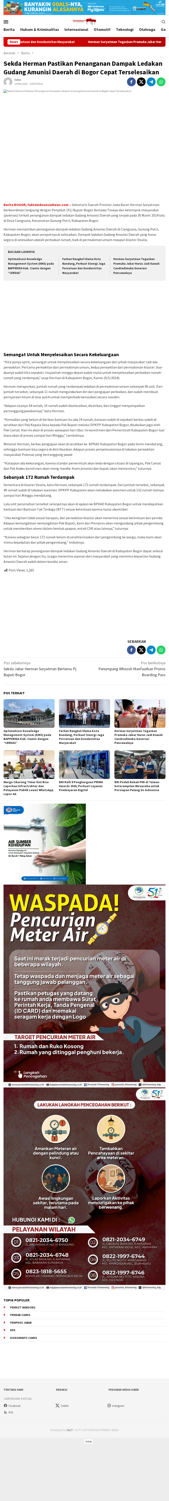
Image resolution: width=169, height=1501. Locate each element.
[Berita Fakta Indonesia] (84, 21)
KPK (12, 1330)
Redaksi (61, 1390)
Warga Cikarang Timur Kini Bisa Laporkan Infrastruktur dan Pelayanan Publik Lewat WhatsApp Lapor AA (28, 788)
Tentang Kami (13, 1390)
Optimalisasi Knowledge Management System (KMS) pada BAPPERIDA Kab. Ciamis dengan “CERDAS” (27, 737)
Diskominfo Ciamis (23, 1338)
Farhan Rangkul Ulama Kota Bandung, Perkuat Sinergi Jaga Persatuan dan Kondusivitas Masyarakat (81, 737)
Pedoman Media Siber (123, 1390)
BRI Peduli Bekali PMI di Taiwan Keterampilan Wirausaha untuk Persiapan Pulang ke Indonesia (136, 786)
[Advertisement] (84, 317)
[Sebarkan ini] (131, 81)
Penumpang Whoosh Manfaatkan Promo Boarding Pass (131, 668)
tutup (89, 1441)
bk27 (70, 1430)
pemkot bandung (22, 1307)
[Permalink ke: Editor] (8, 81)
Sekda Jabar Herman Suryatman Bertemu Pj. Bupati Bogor (40, 668)
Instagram (118, 1406)
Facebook (14, 1406)
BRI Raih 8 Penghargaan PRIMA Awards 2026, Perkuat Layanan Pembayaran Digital (81, 786)
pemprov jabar (21, 1323)
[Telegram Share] (151, 81)
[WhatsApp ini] (161, 81)
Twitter (65, 1406)
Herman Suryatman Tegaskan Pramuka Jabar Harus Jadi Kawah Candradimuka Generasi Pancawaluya (138, 737)
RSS (11, 1412)
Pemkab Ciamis (20, 1315)
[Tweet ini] (141, 81)
